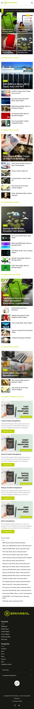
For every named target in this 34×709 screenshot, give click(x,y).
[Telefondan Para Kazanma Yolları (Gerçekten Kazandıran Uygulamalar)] (9, 22)
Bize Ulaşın (4, 639)
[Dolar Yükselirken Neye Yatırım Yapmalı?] (5, 195)
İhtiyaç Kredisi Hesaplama (11, 488)
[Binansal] (10, 2)
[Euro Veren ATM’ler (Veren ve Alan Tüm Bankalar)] (17, 147)
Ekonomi (3, 659)
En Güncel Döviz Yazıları (10, 130)
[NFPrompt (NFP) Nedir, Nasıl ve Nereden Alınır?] (5, 245)
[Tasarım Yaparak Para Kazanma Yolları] (5, 332)
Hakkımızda (4, 626)
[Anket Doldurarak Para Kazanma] (25, 22)
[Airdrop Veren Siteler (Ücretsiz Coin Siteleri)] (25, 43)
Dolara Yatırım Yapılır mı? (20, 171)
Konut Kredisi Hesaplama (11, 454)
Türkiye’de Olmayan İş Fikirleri (21, 338)
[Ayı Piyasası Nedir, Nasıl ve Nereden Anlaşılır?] (5, 116)
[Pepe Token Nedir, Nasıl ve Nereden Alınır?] (5, 268)
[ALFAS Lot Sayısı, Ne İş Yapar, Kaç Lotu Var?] (5, 93)
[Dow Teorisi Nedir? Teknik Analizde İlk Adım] (5, 123)
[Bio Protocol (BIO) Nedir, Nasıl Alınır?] (5, 238)
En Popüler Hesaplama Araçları (12, 396)
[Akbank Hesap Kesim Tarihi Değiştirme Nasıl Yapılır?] (9, 43)
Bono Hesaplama (8, 521)
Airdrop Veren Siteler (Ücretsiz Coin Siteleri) (25, 52)
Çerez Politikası (5, 634)
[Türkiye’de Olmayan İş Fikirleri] (5, 340)
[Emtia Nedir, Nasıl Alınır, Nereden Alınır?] (17, 364)
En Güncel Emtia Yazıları (10, 347)
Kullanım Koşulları (5, 636)
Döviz (2, 654)
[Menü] (2, 3)
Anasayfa (3, 648)
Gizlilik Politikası (5, 631)
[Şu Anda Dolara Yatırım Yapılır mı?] (5, 180)
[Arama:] (32, 3)
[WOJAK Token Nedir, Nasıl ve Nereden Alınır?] (5, 260)
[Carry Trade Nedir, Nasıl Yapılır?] (5, 325)
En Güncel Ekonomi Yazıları (11, 274)
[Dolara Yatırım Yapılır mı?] (5, 173)
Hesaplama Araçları (6, 664)
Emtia (2, 661)
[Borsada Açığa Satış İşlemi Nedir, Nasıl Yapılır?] (5, 101)
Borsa (2, 651)
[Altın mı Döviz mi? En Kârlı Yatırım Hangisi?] (5, 188)
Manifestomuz (5, 629)
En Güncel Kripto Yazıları (10, 202)
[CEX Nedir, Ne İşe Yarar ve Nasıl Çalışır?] (5, 253)
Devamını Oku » (7, 431)
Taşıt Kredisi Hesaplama (10, 421)
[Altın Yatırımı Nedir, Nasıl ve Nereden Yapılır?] (5, 382)
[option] (17, 33)
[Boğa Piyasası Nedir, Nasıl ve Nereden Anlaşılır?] (5, 108)
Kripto (2, 656)
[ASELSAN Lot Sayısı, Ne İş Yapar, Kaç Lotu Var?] (17, 75)
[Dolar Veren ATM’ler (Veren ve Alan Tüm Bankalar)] (5, 166)
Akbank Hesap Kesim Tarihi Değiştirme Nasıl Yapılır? (17, 10)
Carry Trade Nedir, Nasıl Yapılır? (22, 323)
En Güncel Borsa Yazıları (10, 58)
